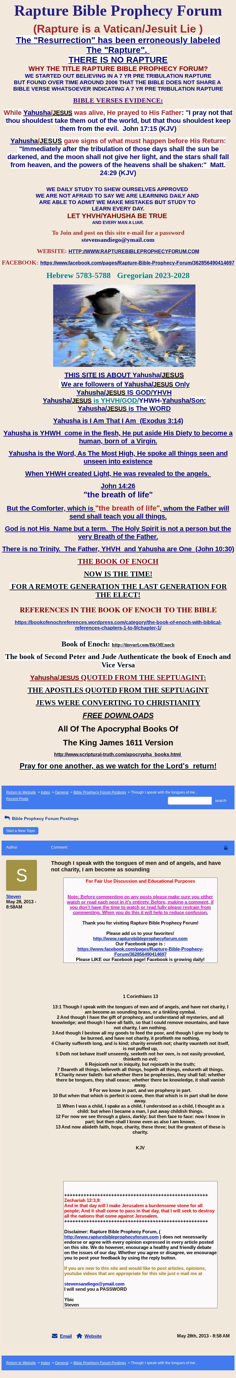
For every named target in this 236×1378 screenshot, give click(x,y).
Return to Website (21, 792)
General (62, 792)
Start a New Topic (20, 831)
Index (45, 792)
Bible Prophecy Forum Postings (99, 792)
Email (66, 1336)
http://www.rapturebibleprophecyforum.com (140, 938)
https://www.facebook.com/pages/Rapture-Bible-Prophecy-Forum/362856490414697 (140, 951)
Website (93, 1336)
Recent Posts (17, 799)
